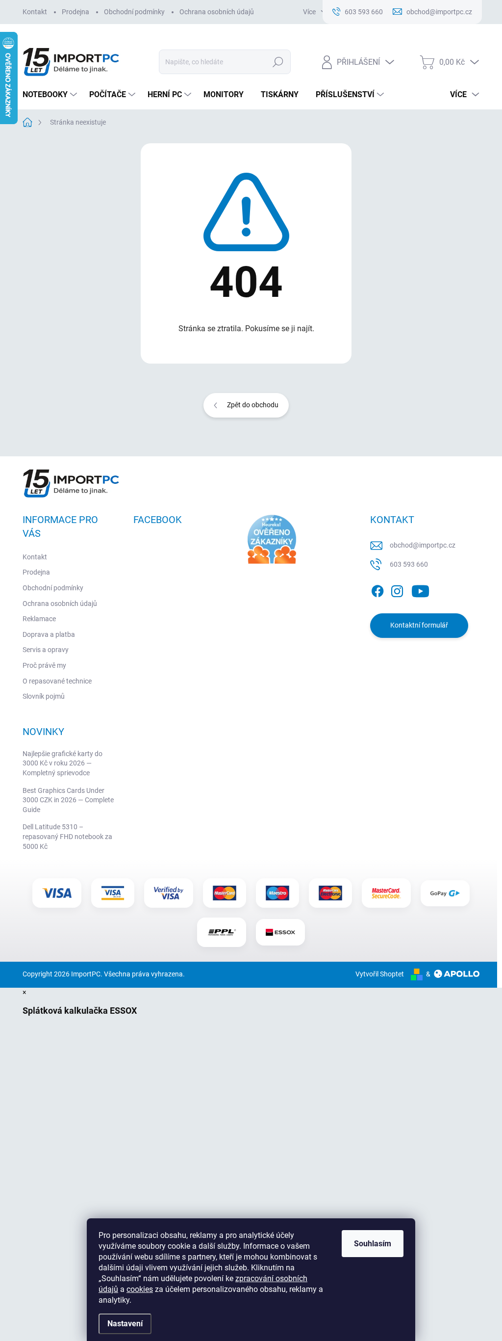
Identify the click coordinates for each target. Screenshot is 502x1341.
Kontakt (35, 12)
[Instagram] (397, 589)
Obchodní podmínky (134, 12)
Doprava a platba (49, 634)
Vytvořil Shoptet (379, 974)
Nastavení (125, 1323)
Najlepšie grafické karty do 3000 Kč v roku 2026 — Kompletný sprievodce (62, 763)
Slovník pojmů (44, 696)
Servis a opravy (46, 650)
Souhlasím (372, 1243)
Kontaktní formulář (419, 625)
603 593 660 (409, 564)
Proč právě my (44, 665)
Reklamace (39, 619)
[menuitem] (51, 94)
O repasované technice (57, 681)
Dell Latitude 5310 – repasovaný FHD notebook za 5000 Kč (67, 836)
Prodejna (75, 12)
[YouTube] (420, 589)
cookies (139, 1289)
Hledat (278, 62)
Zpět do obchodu (252, 405)
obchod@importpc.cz (422, 545)
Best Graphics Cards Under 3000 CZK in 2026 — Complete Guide (68, 800)
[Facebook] (377, 589)
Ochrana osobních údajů (216, 12)
